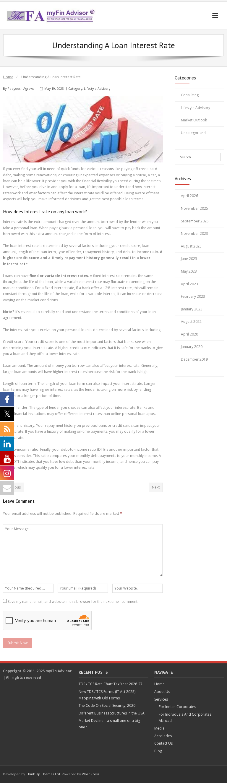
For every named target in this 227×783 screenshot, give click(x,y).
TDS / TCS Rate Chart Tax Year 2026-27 (110, 683)
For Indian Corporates (177, 706)
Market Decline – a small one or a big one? (109, 724)
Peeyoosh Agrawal (21, 88)
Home (8, 76)
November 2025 (194, 208)
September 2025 (195, 221)
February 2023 (193, 296)
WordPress (90, 774)
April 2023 (189, 283)
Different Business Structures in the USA (112, 713)
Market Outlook (194, 120)
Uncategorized (193, 132)
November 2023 (194, 233)
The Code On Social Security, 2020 (107, 705)
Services (161, 699)
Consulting (190, 94)
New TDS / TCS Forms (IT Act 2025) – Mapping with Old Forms (108, 695)
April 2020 (189, 334)
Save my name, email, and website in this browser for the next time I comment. (73, 601)
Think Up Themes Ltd (43, 774)
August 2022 (191, 321)
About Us (162, 691)
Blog (158, 750)
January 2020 (191, 346)
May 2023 (189, 271)
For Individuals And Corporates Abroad (185, 717)
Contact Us (163, 743)
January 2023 (191, 309)
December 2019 (194, 359)
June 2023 (189, 258)
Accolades (163, 735)
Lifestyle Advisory (97, 88)
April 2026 (189, 195)
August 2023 (191, 246)
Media (159, 728)
